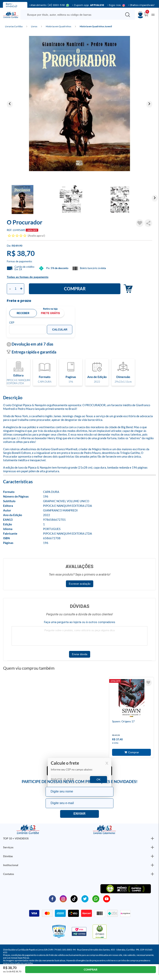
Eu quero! (79, 814)
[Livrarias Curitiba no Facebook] (52, 898)
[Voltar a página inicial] (10, 14)
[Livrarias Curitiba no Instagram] (63, 898)
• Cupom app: (88, 5)
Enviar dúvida (79, 654)
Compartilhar (148, 223)
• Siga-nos (114, 5)
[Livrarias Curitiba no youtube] (106, 898)
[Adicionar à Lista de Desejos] (140, 223)
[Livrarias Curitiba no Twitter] (84, 898)
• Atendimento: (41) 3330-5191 (47, 5)
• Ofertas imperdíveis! (141, 5)
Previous (10, 104)
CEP (11, 322)
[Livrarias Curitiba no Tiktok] (74, 898)
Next (149, 104)
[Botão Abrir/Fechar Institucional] (152, 838)
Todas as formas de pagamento (27, 277)
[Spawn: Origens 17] (131, 699)
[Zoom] (79, 103)
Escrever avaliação (79, 583)
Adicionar (127, 289)
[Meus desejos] (148, 682)
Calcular (59, 329)
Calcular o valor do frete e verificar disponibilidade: (79, 774)
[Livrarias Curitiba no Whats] (95, 898)
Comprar (75, 288)
